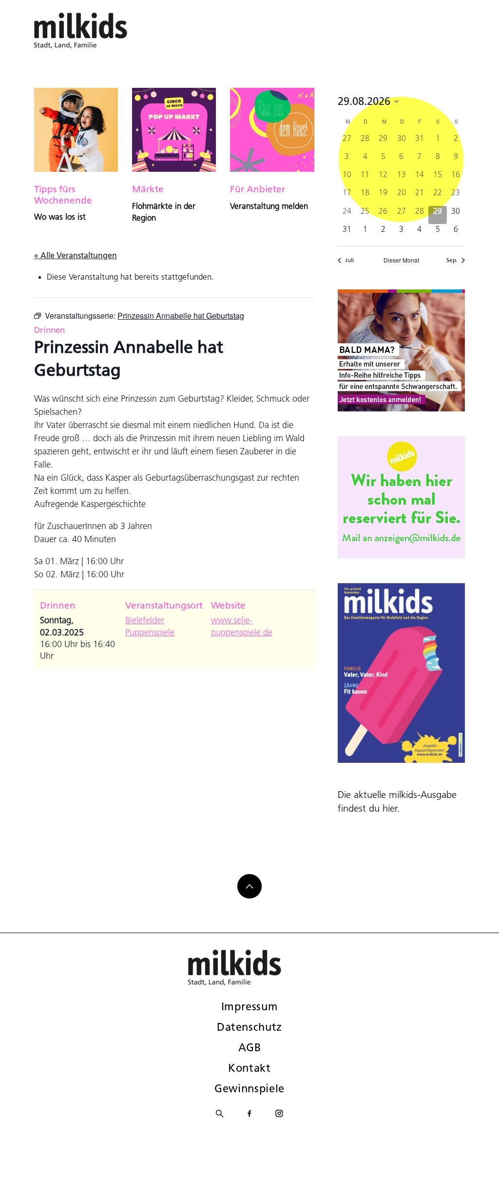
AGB (249, 1047)
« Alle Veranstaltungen (75, 255)
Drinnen (49, 330)
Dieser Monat (401, 260)
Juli (349, 260)
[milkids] (95, 30)
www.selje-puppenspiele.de (241, 625)
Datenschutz (249, 1027)
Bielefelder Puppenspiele (149, 625)
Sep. (452, 260)
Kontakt (249, 1068)
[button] (21, 1181)
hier (390, 808)
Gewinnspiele (249, 1088)
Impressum (249, 1006)
